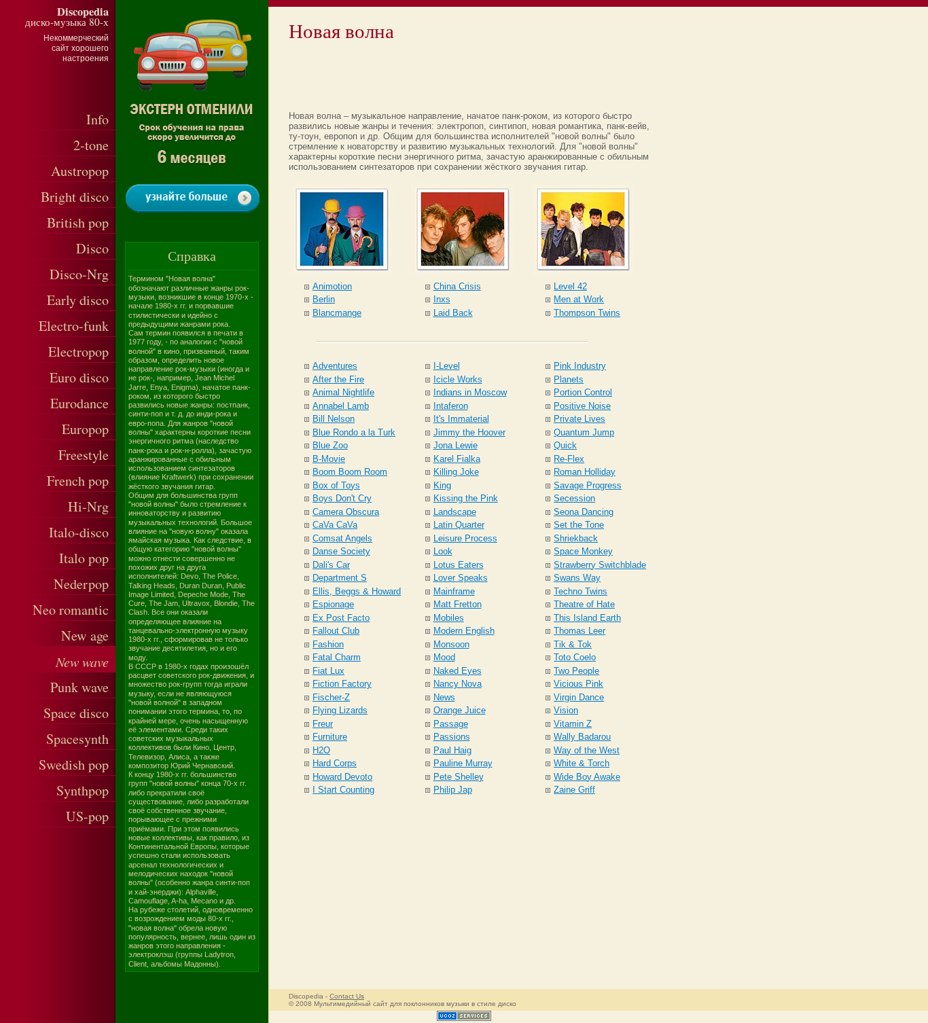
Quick (565, 445)
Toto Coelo (575, 657)
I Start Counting (343, 790)
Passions (451, 737)
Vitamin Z (573, 724)
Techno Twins (580, 591)
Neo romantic (71, 609)
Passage (450, 724)
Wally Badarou (582, 737)
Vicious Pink (578, 684)
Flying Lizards (340, 710)
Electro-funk (74, 326)
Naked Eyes (457, 671)
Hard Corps (335, 763)
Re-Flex (569, 459)
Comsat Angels (342, 538)
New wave (82, 661)
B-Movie (329, 459)
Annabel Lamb (341, 406)
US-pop (87, 816)
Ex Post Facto (341, 618)
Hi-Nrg (88, 506)
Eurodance (79, 403)
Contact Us (346, 996)
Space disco (76, 713)
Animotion (332, 286)
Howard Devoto (342, 777)
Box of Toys (336, 485)
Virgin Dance (579, 697)
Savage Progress (588, 485)
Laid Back (453, 313)
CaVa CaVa (335, 525)
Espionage (333, 604)
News (444, 697)
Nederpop (81, 584)
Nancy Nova (457, 684)
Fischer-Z (331, 697)
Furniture (330, 737)
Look (442, 551)
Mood (444, 657)
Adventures (335, 366)
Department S (340, 578)
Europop (85, 429)
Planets (569, 379)
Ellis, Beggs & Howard (357, 591)
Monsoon (451, 644)
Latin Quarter (458, 525)
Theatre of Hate (584, 604)
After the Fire (338, 379)
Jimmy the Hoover (469, 432)
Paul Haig (452, 750)
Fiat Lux (328, 671)
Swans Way (577, 578)
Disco (92, 248)
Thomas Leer (579, 631)
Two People (576, 671)
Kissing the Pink (465, 498)
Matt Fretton (457, 604)
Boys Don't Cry (342, 498)
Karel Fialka (456, 459)
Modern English (464, 631)
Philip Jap (452, 790)
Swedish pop (74, 764)
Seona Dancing (583, 512)
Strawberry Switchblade (600, 565)
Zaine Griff (574, 790)
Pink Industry (580, 366)
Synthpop (82, 790)
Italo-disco (79, 532)
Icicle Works (457, 379)
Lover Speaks (460, 578)
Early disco (78, 300)
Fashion (328, 644)
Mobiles (448, 618)
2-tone (91, 145)
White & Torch (581, 763)
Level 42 (570, 286)
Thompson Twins (587, 313)
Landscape (454, 512)
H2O (321, 750)
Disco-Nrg (79, 274)
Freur (323, 724)
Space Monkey (583, 551)
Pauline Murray (463, 763)
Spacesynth (77, 739)
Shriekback (576, 538)
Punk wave (79, 687)
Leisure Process (465, 538)
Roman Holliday (584, 472)
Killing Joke (456, 472)
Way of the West (587, 750)
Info (97, 119)
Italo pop (84, 558)
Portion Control (583, 392)
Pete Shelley (458, 777)
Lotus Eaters (458, 565)
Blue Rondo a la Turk (354, 432)
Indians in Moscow (470, 392)
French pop (78, 480)
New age (85, 635)
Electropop (78, 351)
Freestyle (83, 455)
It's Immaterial (461, 419)
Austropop (80, 171)
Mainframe (454, 591)
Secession (574, 498)
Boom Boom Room (350, 472)
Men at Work (579, 299)
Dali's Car (331, 565)
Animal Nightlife (343, 392)
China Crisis (457, 286)
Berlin (324, 299)
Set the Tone (579, 525)
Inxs (441, 299)
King (442, 485)
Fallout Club (336, 631)
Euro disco (79, 377)
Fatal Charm (337, 657)
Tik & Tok (573, 644)
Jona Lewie (455, 445)
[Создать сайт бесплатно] (464, 1018)
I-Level (446, 366)
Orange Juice (459, 710)
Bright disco (75, 196)
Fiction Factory (342, 684)
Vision (566, 710)
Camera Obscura (346, 512)
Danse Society (341, 551)
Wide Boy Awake (587, 777)
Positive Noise (582, 406)
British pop (78, 222)
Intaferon (450, 406)
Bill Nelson (334, 419)
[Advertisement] (453, 74)
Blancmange (337, 313)
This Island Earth (587, 618)
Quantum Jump (584, 432)
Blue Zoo (330, 445)
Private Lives (579, 419)
